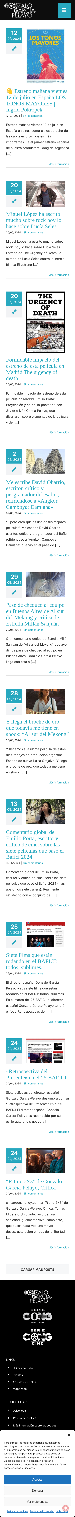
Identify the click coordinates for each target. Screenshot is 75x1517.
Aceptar (37, 1479)
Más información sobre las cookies (34, 1425)
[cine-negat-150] (38, 1331)
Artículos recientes (24, 1382)
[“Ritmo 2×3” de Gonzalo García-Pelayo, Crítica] (45, 1160)
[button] (69, 1435)
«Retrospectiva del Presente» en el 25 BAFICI (36, 1074)
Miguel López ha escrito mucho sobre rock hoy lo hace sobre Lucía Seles (33, 220)
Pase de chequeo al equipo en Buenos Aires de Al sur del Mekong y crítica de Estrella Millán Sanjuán (35, 614)
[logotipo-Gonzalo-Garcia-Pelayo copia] (20, 4)
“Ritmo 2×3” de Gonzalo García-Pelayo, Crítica (34, 1184)
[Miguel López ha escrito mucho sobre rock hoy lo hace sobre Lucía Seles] (45, 194)
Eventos (18, 1375)
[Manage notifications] (65, 1508)
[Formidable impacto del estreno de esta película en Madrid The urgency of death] (45, 322)
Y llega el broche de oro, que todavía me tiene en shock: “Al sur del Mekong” (37, 727)
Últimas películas (23, 1368)
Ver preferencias (37, 1501)
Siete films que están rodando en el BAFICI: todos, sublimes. (32, 961)
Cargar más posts (37, 1270)
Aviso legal (19, 1410)
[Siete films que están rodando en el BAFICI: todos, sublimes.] (45, 934)
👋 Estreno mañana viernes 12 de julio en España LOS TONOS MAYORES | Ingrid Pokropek (36, 100)
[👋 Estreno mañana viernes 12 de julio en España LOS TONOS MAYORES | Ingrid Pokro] (45, 56)
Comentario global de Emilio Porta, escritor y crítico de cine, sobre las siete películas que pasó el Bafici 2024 (35, 844)
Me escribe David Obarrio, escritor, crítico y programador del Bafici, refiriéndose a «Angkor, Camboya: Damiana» (35, 494)
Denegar (37, 1490)
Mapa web (20, 1388)
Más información (58, 164)
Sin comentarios (33, 115)
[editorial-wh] (38, 1310)
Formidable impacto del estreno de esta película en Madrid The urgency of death (35, 369)
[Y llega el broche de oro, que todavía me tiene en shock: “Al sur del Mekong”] (45, 701)
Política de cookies (17, 1511)
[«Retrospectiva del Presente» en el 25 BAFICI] (45, 1050)
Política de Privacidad (42, 1511)
